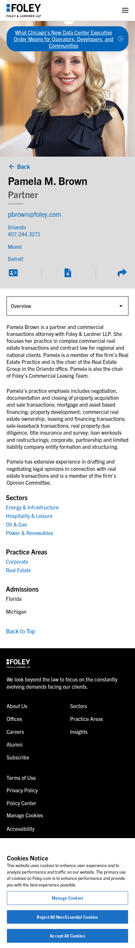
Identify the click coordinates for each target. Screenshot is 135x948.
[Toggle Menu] (125, 10)
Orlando (17, 227)
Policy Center (21, 803)
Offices (14, 718)
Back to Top (20, 631)
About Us (17, 706)
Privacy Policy (22, 790)
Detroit (15, 258)
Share (122, 273)
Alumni (15, 744)
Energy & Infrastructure (32, 507)
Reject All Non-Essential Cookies (67, 917)
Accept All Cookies (67, 935)
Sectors (78, 706)
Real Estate (18, 570)
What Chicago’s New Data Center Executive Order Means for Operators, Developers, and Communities (63, 39)
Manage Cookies (67, 898)
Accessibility (20, 828)
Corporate (17, 561)
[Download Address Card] (13, 273)
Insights (78, 731)
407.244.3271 (24, 234)
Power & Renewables (29, 532)
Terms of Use (21, 777)
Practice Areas (86, 718)
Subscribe (18, 757)
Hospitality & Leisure (29, 515)
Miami (15, 246)
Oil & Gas (16, 524)
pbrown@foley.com (34, 214)
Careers (15, 731)
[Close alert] (120, 38)
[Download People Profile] (67, 273)
